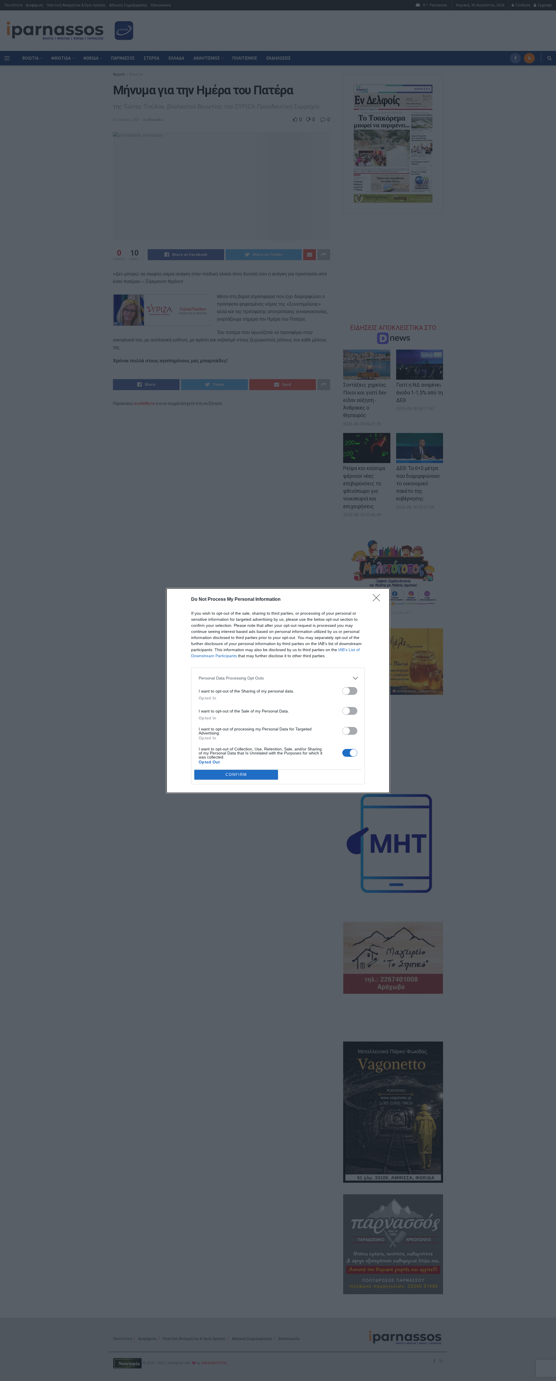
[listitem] (278, 678)
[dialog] (278, 690)
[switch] (349, 691)
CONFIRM (236, 774)
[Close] (378, 599)
